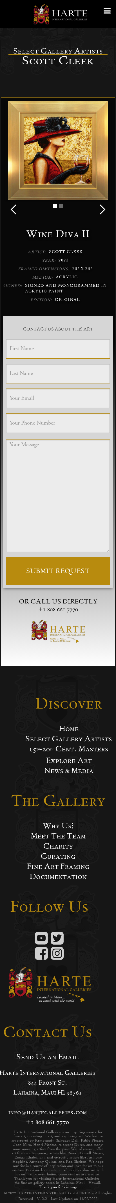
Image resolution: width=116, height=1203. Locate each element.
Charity (58, 846)
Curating (58, 856)
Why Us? (58, 826)
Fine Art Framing (58, 866)
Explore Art (69, 760)
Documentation (58, 876)
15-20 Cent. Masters (68, 749)
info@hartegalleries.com (47, 1112)
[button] (107, 14)
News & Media (68, 770)
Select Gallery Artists (68, 738)
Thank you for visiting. (58, 1186)
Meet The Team (58, 836)
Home (69, 728)
